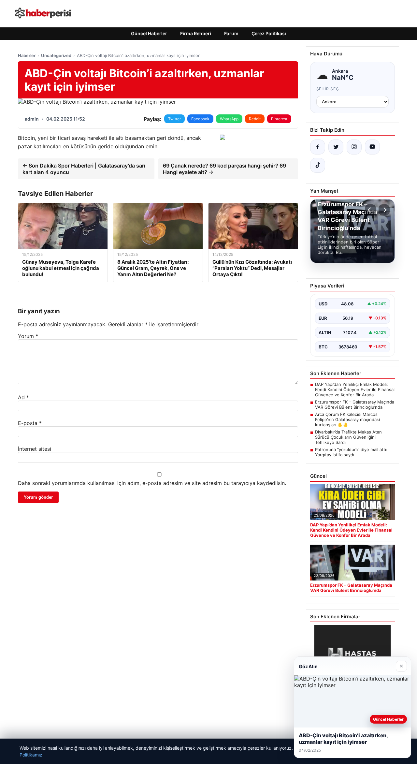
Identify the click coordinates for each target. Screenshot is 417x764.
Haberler (27, 55)
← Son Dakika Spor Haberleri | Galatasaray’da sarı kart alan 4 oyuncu (83, 168)
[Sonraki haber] (384, 209)
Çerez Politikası (269, 33)
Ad (23, 397)
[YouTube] (372, 147)
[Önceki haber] (370, 209)
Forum (231, 33)
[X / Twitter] (335, 147)
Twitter (174, 118)
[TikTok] (317, 165)
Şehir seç (327, 88)
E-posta (30, 423)
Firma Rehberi (195, 33)
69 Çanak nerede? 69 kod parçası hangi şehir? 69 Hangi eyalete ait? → (224, 168)
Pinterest (279, 118)
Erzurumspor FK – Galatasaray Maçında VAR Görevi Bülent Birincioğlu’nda (354, 404)
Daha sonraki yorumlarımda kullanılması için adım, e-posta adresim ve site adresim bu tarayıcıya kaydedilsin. (152, 483)
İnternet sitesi (34, 449)
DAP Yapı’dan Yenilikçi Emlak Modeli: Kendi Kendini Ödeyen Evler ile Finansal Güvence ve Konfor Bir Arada (355, 389)
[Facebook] (317, 147)
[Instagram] (354, 147)
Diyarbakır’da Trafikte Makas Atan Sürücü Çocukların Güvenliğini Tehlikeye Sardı (348, 437)
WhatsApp (229, 118)
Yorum (28, 336)
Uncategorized (56, 55)
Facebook (200, 118)
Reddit (255, 118)
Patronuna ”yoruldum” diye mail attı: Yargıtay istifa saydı (351, 452)
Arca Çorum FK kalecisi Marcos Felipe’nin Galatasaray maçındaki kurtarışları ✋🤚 (347, 419)
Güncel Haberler (149, 33)
